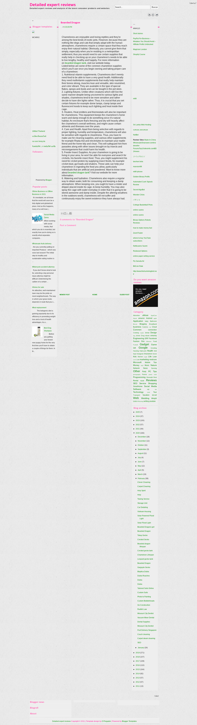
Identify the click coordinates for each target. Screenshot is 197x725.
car (150, 327)
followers (148, 341)
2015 (138, 669)
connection (152, 330)
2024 (138, 416)
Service (142, 383)
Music (147, 365)
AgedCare (154, 315)
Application (138, 321)
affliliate (145, 315)
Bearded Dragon (144, 531)
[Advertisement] (82, 19)
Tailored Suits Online (145, 588)
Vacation (146, 395)
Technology (138, 392)
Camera (145, 327)
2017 (138, 661)
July (139, 458)
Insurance (148, 354)
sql (148, 389)
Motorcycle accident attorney (43, 267)
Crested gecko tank (145, 551)
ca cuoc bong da (38, 141)
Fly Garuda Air (138, 261)
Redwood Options (140, 251)
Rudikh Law (142, 609)
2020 (138, 433)
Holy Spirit (141, 491)
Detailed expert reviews (53, 5)
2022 (138, 425)
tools (148, 392)
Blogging (143, 324)
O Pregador (106, 721)
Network (136, 368)
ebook (147, 335)
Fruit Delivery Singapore (146, 630)
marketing (144, 359)
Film (143, 341)
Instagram (140, 354)
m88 (135, 99)
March (140, 474)
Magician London (140, 49)
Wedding (145, 398)
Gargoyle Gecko (143, 567)
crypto (142, 333)
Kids (135, 357)
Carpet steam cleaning (146, 638)
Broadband (153, 324)
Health (150, 351)
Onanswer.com (147, 143)
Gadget (144, 344)
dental (147, 333)
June (140, 462)
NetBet (135, 135)
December (142, 437)
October (141, 445)
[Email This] (62, 213)
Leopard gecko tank (145, 559)
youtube (152, 401)
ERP (146, 338)
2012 (138, 682)
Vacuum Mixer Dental (145, 618)
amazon (141, 318)
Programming (139, 377)
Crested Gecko (143, 540)
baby (146, 321)
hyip (134, 354)
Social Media (150, 386)
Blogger (49, 180)
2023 (138, 420)
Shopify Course (139, 54)
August (141, 453)
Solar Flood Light (144, 523)
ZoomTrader (138, 233)
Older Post (124, 295)
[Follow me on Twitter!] (157, 15)
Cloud (154, 327)
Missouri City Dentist (145, 613)
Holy (139, 495)
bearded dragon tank (75, 63)
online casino (138, 210)
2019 (138, 653)
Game (154, 344)
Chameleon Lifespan (145, 555)
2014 (138, 674)
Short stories (138, 33)
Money (136, 365)
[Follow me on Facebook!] (153, 15)
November (142, 441)
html (155, 351)
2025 (138, 412)
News (145, 368)
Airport (135, 318)
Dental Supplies (143, 622)
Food (155, 341)
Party (144, 372)
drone (138, 335)
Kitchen (140, 357)
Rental (135, 381)
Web (136, 398)
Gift (134, 348)
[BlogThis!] (65, 213)
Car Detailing (142, 507)
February (141, 478)
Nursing (154, 368)
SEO (135, 383)
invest (155, 354)
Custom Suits (142, 592)
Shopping (152, 383)
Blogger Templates (129, 721)
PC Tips (152, 371)
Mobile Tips (151, 362)
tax (156, 389)
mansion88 (137, 167)
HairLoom (143, 351)
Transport (136, 395)
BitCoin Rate (138, 266)
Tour (155, 392)
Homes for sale (38, 287)
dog (134, 335)
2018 (138, 657)
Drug (143, 335)
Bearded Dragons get (145, 527)
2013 (138, 678)
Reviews (151, 380)
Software (137, 389)
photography (136, 374)
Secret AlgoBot (139, 190)
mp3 (142, 365)
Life (150, 356)
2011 (138, 686)
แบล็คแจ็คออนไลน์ (39, 136)
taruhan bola (138, 162)
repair (142, 380)
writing (146, 401)
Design (153, 332)
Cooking (136, 333)
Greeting (154, 348)
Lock (134, 359)
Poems (144, 374)
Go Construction (143, 605)
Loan (155, 357)
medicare (153, 360)
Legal (145, 357)
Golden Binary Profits (141, 177)
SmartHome (137, 386)
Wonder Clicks (139, 195)
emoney (153, 336)
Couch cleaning (143, 634)
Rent (155, 377)
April (140, 470)
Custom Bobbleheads (145, 601)
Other (136, 371)
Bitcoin (135, 324)
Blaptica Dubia (143, 572)
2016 (138, 665)
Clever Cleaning (143, 482)
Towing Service (143, 499)
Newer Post (65, 295)
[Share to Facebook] (70, 213)
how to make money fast (142, 228)
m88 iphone (137, 172)
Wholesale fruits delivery (41, 244)
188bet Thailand (38, 131)
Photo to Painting (144, 597)
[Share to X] (67, 213)
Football (135, 345)
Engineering (138, 338)
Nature (154, 365)
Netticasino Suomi (140, 246)
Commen (137, 330)
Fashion (136, 341)
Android (149, 318)
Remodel (150, 377)
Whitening (140, 401)
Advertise (136, 315)
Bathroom (153, 321)
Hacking (136, 351)
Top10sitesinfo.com (146, 149)
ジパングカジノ (139, 156)
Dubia (139, 580)
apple (155, 318)
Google (143, 347)
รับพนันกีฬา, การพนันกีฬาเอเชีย (44, 146)
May (139, 466)
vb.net (154, 395)
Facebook (153, 338)
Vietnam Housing (144, 512)
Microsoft (137, 362)
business (137, 327)
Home (94, 295)
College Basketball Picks (143, 205)
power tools (153, 374)
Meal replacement (39, 308)
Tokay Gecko (142, 535)
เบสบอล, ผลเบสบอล (140, 130)
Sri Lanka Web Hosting (142, 125)
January (141, 648)
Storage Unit (142, 503)
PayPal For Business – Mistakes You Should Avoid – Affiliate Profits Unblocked (144, 41)
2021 (138, 429)
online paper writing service (144, 256)
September (142, 449)
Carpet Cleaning (143, 486)
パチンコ (136, 200)
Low (137, 359)
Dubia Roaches (143, 576)
